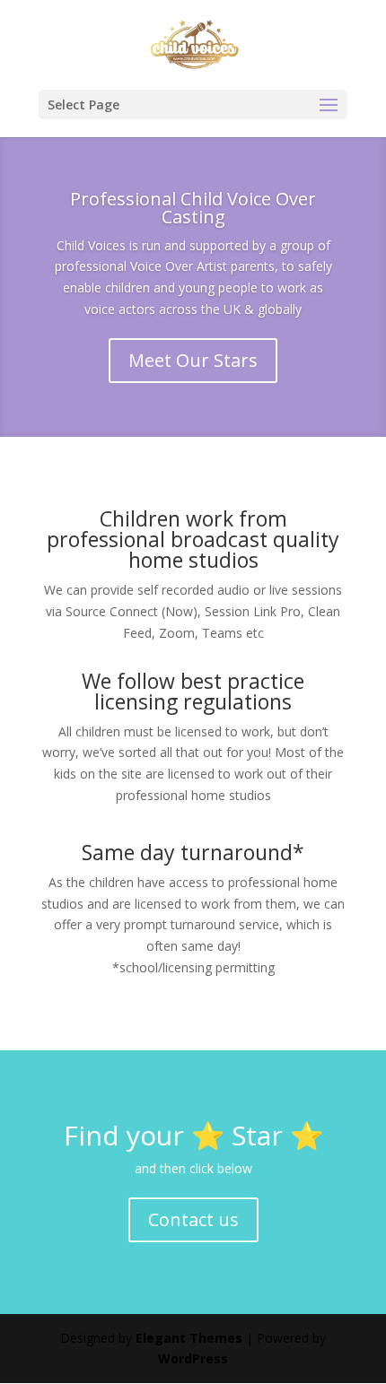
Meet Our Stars (193, 360)
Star (257, 1135)
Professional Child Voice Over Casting (193, 208)
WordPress (193, 1358)
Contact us (193, 1219)
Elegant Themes (189, 1337)
